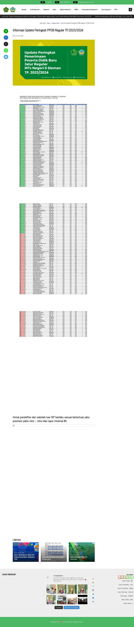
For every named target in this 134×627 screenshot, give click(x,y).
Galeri (54, 10)
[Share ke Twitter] (6, 44)
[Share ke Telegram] (6, 57)
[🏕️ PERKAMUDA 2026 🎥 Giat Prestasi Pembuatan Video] (82, 599)
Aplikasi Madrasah (65, 10)
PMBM (76, 10)
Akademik (46, 10)
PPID (115, 10)
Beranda (24, 10)
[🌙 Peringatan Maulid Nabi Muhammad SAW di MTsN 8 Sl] (51, 589)
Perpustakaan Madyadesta (89, 10)
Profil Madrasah (34, 10)
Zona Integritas (105, 10)
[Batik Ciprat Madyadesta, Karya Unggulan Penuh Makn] (62, 589)
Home (48, 23)
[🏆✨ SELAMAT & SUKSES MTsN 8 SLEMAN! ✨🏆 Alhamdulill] (62, 599)
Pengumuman (55, 23)
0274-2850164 (64, 2)
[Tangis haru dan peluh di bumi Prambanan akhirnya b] (72, 599)
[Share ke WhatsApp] (6, 50)
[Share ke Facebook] (6, 38)
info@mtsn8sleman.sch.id (86, 2)
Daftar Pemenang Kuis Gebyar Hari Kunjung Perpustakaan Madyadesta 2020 (24, 557)
